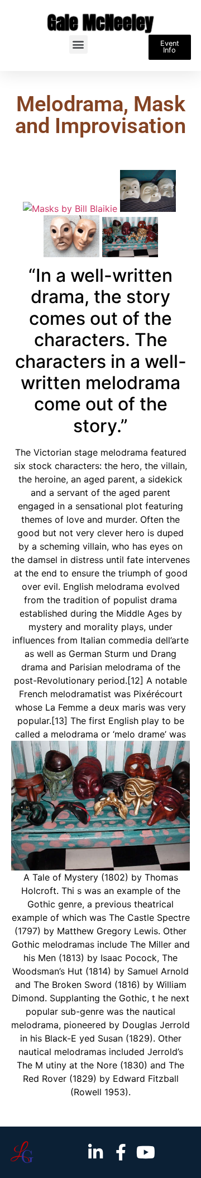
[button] (78, 44)
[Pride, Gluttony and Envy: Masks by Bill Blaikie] (149, 208)
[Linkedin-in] (95, 1152)
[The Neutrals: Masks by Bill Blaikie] (73, 253)
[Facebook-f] (120, 1152)
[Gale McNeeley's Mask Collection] (130, 253)
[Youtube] (145, 1152)
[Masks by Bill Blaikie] (71, 208)
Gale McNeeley (100, 22)
